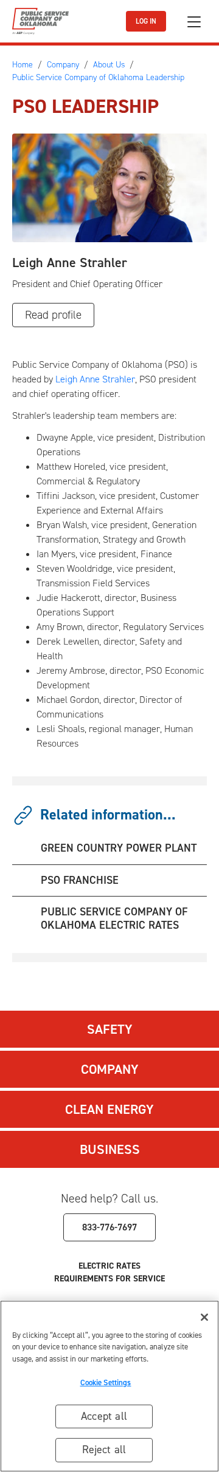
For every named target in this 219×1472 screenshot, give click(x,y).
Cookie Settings (105, 1382)
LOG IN (146, 21)
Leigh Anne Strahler (95, 379)
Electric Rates (109, 1266)
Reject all (104, 1449)
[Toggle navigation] (194, 21)
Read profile (53, 314)
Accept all (104, 1416)
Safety (110, 1029)
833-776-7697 (109, 1227)
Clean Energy (109, 1109)
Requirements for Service (109, 1278)
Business (110, 1149)
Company (110, 1069)
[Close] (204, 1317)
